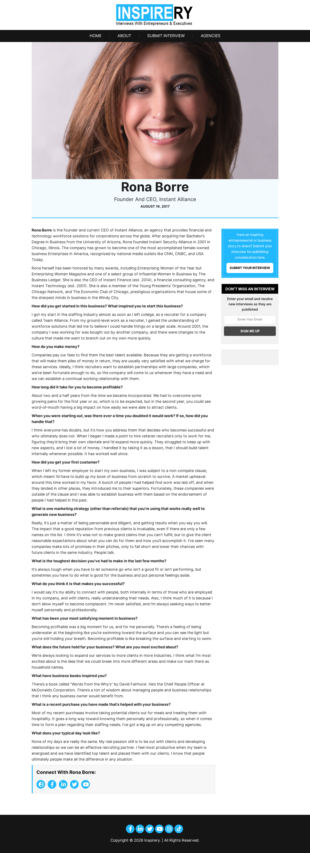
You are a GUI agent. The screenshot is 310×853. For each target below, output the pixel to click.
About (124, 35)
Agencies (210, 35)
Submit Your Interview (250, 268)
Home (95, 35)
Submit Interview (166, 35)
